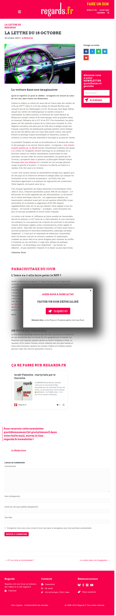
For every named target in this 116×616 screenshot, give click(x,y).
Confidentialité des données (36, 605)
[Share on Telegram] (104, 51)
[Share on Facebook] (86, 51)
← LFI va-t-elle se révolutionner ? (19, 560)
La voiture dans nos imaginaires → (95, 560)
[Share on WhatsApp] (98, 51)
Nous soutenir (89, 591)
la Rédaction (27, 38)
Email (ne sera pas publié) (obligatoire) (21, 506)
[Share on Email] (86, 57)
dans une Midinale (28, 162)
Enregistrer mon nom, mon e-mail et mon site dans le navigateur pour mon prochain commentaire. (49, 528)
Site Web (8, 517)
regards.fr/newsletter (18, 439)
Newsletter (50, 584)
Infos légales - (17, 605)
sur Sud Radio (17, 304)
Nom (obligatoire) (12, 496)
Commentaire (10, 466)
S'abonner (12, 590)
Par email (49, 588)
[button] (108, 12)
